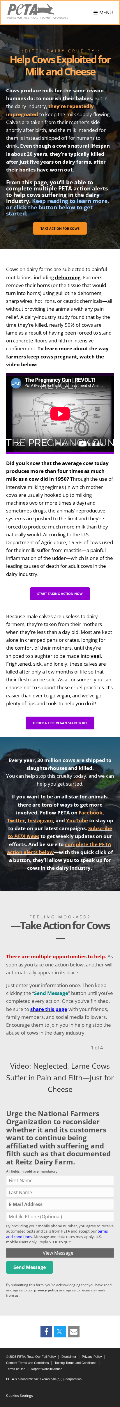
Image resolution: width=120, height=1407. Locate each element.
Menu (106, 12)
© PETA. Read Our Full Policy (31, 1356)
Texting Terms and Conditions (75, 1362)
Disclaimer (68, 1356)
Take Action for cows (60, 228)
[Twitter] (60, 1331)
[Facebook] (46, 1331)
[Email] (74, 1331)
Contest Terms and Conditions (27, 1362)
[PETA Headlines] (37, 11)
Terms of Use (15, 1369)
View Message (60, 1253)
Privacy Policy (92, 1356)
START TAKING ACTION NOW (60, 593)
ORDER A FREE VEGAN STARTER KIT (60, 723)
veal (96, 656)
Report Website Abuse (46, 1369)
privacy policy (46, 1290)
